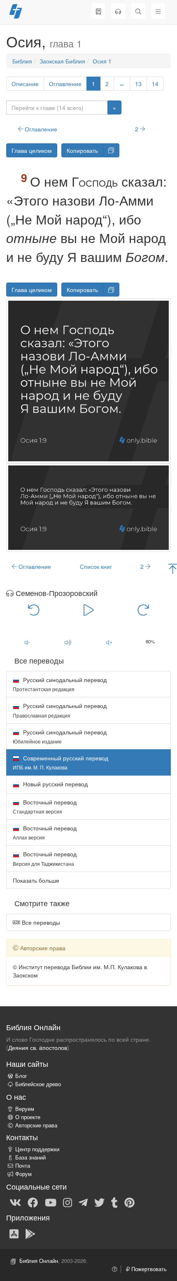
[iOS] (14, 1233)
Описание (25, 83)
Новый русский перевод (54, 784)
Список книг (96, 566)
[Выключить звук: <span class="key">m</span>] (109, 642)
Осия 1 (102, 61)
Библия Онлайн (38, 1261)
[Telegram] (83, 1202)
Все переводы (40, 922)
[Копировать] (111, 150)
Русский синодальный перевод (60, 684)
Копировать (82, 150)
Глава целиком (32, 150)
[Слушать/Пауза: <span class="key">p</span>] (89, 609)
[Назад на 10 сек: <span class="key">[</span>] (34, 609)
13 (138, 83)
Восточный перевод (45, 806)
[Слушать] (118, 11)
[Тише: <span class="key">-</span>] (26, 642)
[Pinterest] (129, 1202)
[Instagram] (67, 1202)
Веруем (24, 1109)
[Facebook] (33, 1202)
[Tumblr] (114, 1202)
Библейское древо (38, 1084)
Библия (22, 61)
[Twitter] (99, 1202)
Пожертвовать (148, 1269)
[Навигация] (158, 11)
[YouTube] (50, 1202)
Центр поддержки (37, 1149)
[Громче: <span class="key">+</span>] (67, 642)
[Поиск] (138, 11)
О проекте (27, 1117)
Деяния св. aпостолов (37, 1047)
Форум (23, 1174)
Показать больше (36, 880)
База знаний (30, 1157)
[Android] (30, 1233)
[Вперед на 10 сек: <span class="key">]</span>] (143, 609)
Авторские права (36, 1125)
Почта (22, 1165)
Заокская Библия (62, 61)
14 (155, 83)
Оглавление (65, 83)
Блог (21, 1076)
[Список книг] (98, 11)
